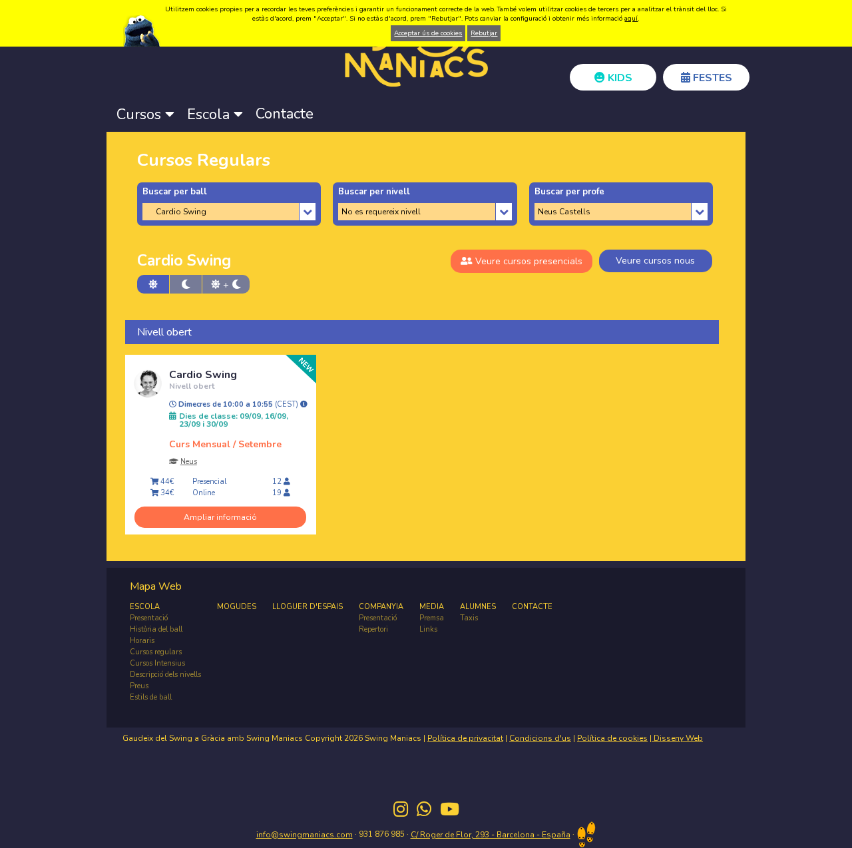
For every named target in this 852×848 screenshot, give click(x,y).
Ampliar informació (220, 517)
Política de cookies (612, 738)
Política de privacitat (465, 738)
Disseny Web (677, 738)
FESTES (711, 78)
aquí (631, 18)
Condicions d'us (540, 738)
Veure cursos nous (655, 260)
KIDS (618, 78)
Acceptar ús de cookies (428, 33)
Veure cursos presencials (527, 261)
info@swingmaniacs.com (304, 835)
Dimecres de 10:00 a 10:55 (238, 404)
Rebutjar (484, 33)
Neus (188, 462)
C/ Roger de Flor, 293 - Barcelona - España (490, 835)
